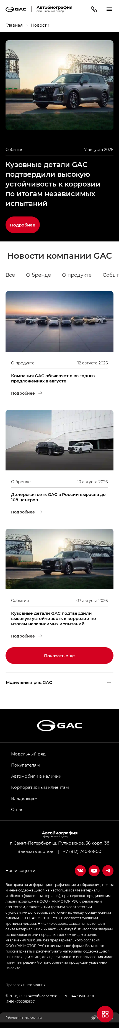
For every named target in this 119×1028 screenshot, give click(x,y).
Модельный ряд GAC (29, 682)
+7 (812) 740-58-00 (82, 851)
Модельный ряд (28, 754)
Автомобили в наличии (36, 776)
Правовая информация (25, 984)
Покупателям (25, 765)
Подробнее (25, 222)
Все (10, 275)
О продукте (77, 275)
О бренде (38, 275)
